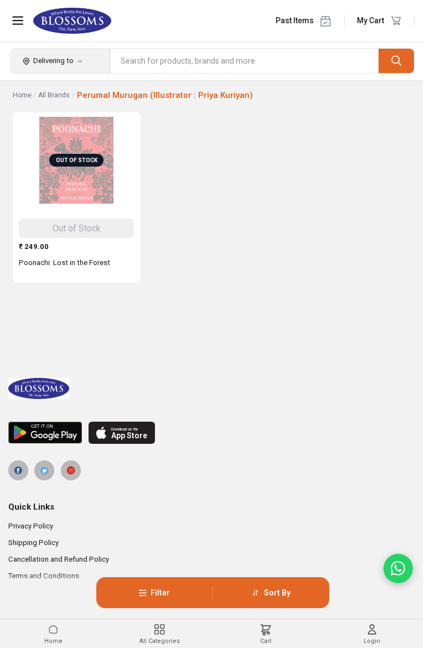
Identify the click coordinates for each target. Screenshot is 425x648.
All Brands (54, 95)
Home (22, 95)
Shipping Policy (33, 542)
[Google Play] (45, 433)
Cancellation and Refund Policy (58, 559)
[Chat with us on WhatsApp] (398, 568)
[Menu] (18, 20)
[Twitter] (44, 470)
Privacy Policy (30, 526)
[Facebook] (18, 470)
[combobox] (245, 61)
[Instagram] (71, 470)
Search (396, 60)
